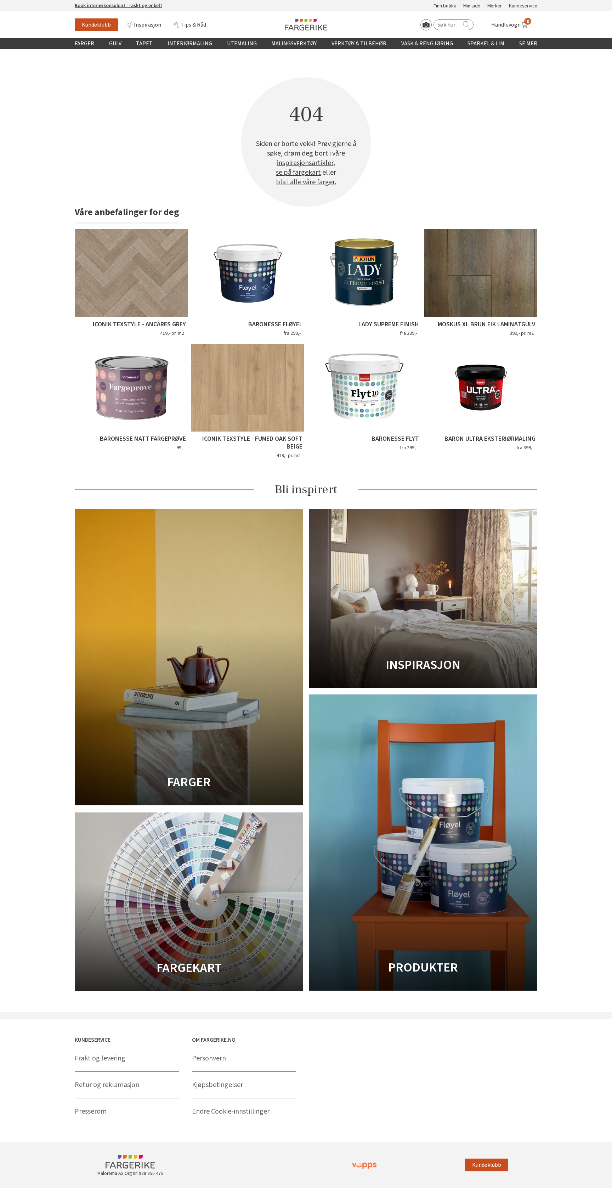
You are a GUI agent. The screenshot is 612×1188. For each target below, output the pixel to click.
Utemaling (242, 43)
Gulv (115, 43)
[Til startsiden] (306, 24)
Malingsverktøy (294, 43)
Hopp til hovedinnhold (27, 4)
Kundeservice (523, 6)
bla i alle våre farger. (306, 182)
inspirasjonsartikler (305, 163)
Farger (84, 43)
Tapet (144, 43)
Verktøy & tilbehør (359, 43)
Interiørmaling (190, 43)
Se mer (528, 43)
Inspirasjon (147, 25)
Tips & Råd (193, 25)
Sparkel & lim (486, 43)
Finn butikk (445, 6)
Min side (471, 6)
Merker (494, 6)
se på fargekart (298, 173)
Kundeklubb (96, 25)
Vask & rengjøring (427, 43)
